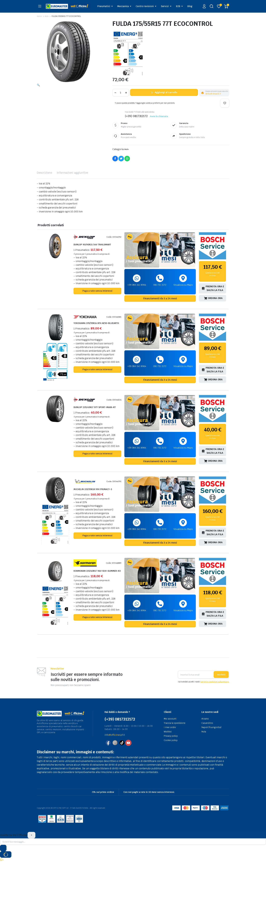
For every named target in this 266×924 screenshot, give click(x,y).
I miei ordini (170, 727)
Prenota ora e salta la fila (215, 288)
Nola (204, 731)
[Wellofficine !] (68, 6)
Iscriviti (221, 674)
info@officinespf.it (115, 735)
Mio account (170, 718)
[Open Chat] (5, 854)
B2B (178, 6)
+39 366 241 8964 (136, 284)
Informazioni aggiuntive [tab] (72, 172)
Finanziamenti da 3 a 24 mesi (160, 298)
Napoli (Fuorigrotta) (211, 727)
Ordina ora (215, 298)
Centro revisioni (145, 6)
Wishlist (168, 731)
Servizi (165, 6)
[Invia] (3, 848)
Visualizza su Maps (183, 284)
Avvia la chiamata (159, 116)
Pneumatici (103, 6)
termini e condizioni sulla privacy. (214, 682)
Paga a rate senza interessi (97, 290)
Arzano (205, 718)
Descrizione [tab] (44, 172)
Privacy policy (171, 736)
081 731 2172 (159, 284)
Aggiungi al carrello (166, 92)
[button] (38, 85)
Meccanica (123, 6)
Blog (189, 6)
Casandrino (207, 723)
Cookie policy (170, 740)
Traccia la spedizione (174, 723)
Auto (46, 16)
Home (39, 16)
